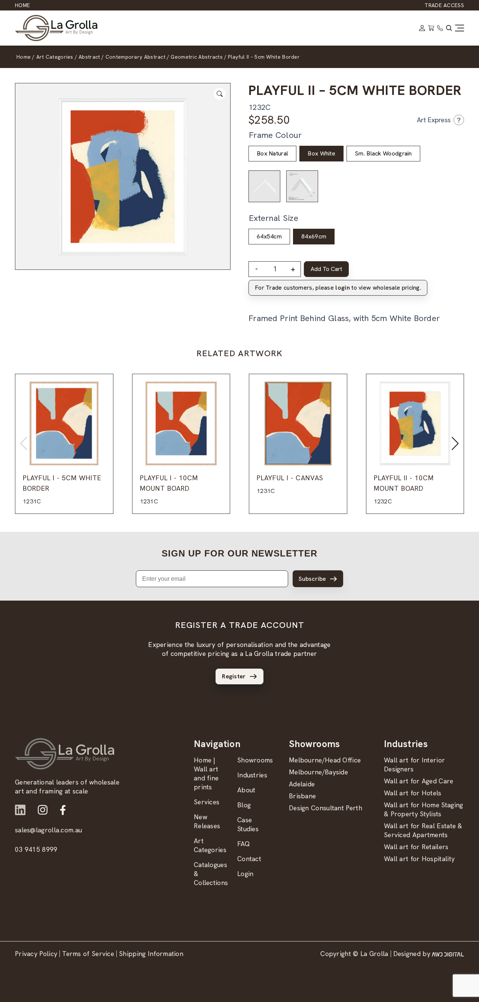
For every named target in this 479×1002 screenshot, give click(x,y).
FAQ (243, 843)
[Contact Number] (440, 28)
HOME (22, 5)
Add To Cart (326, 269)
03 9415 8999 (36, 849)
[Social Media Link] (20, 810)
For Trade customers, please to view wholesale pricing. (338, 288)
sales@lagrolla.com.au (48, 830)
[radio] (272, 153)
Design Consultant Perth (325, 808)
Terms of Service (88, 953)
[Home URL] (64, 754)
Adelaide (302, 784)
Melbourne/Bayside (318, 772)
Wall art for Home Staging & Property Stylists (423, 809)
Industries (252, 775)
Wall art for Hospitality (419, 858)
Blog (244, 805)
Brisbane (302, 796)
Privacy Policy (36, 953)
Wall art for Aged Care (419, 781)
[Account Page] (422, 28)
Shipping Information (151, 953)
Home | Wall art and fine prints (206, 773)
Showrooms (255, 760)
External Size (273, 218)
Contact (249, 858)
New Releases (207, 821)
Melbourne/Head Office (325, 760)
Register (233, 676)
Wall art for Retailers (416, 846)
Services (206, 802)
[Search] (449, 28)
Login (245, 873)
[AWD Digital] (448, 953)
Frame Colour (275, 135)
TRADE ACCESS (444, 5)
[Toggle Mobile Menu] (459, 28)
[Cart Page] (431, 28)
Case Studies (248, 824)
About (246, 790)
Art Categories (210, 845)
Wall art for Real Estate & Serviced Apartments (423, 830)
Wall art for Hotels (413, 793)
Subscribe (312, 579)
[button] (455, 443)
